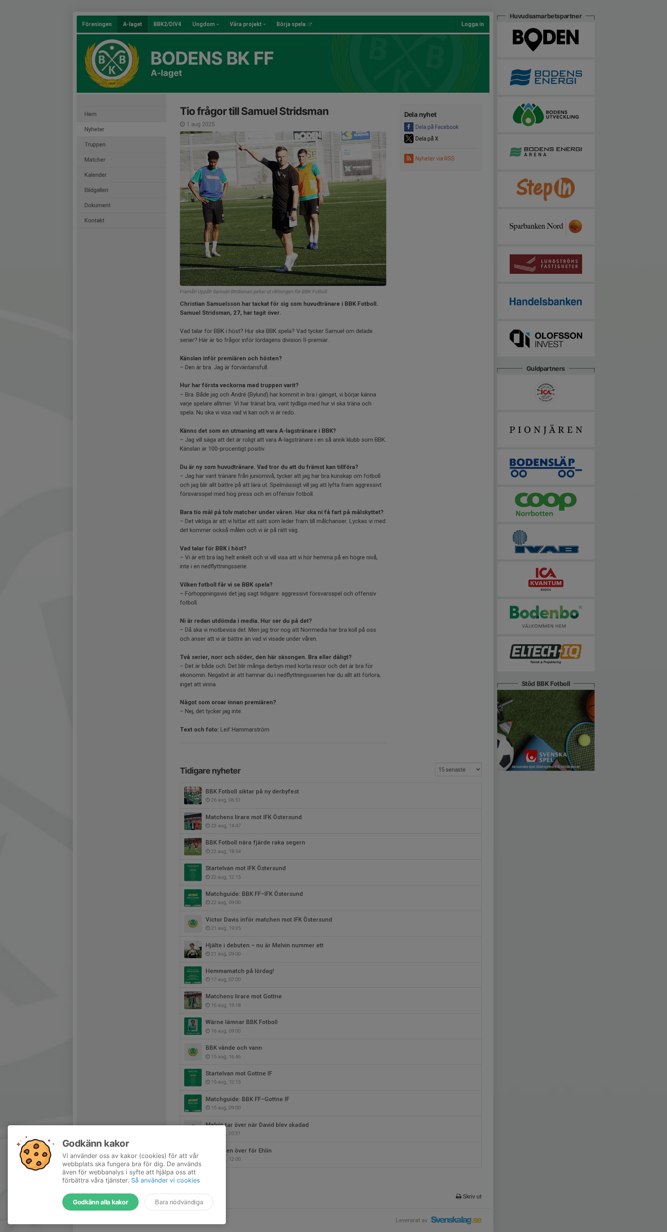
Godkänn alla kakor (100, 1202)
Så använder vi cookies (165, 1180)
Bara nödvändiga (179, 1202)
